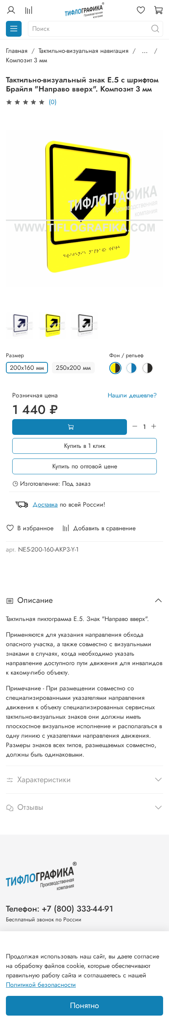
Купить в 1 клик (84, 445)
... (145, 50)
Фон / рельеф (126, 355)
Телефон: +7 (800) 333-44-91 (59, 909)
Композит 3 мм (26, 60)
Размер (15, 355)
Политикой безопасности (41, 984)
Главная (17, 50)
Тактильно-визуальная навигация (84, 50)
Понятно (84, 1005)
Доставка (45, 504)
